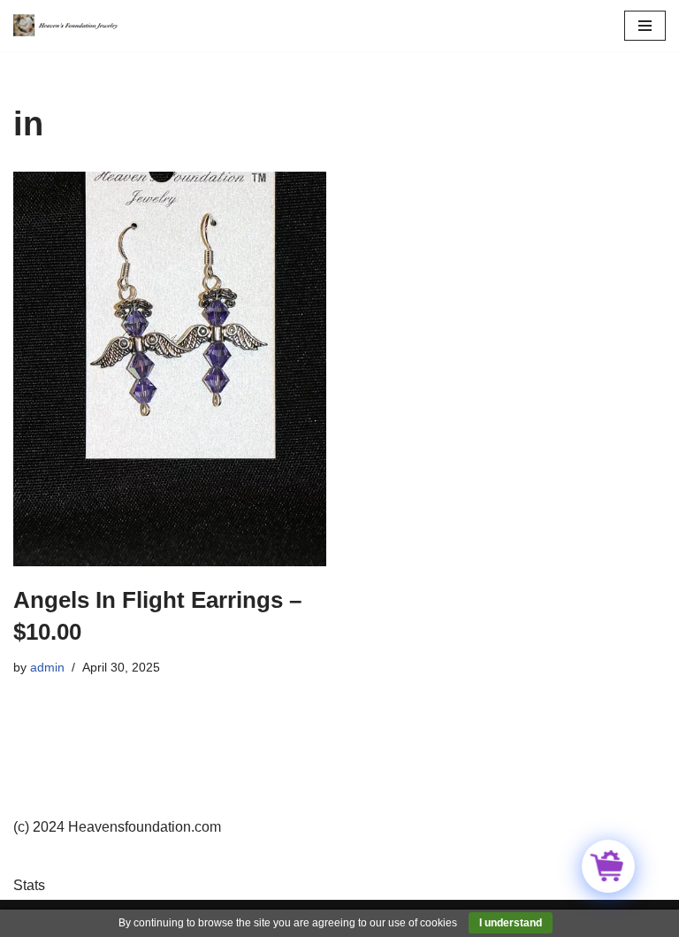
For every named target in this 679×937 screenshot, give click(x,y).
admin (47, 667)
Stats (29, 885)
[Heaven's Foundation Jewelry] (66, 25)
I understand (510, 923)
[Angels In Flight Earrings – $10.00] (169, 369)
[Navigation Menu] (645, 26)
